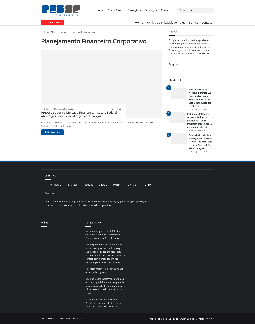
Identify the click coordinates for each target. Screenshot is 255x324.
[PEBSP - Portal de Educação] (61, 10)
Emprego (150, 10)
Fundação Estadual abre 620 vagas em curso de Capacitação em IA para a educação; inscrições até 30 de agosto (201, 142)
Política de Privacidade (161, 22)
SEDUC (103, 184)
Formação (133, 10)
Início (47, 32)
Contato (165, 10)
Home (100, 10)
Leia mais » (52, 132)
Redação (47, 109)
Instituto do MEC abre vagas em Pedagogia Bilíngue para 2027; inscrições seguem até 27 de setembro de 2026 (199, 121)
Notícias (88, 184)
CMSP (147, 184)
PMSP (116, 184)
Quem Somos (115, 10)
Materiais (131, 184)
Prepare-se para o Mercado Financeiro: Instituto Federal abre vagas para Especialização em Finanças (79, 114)
